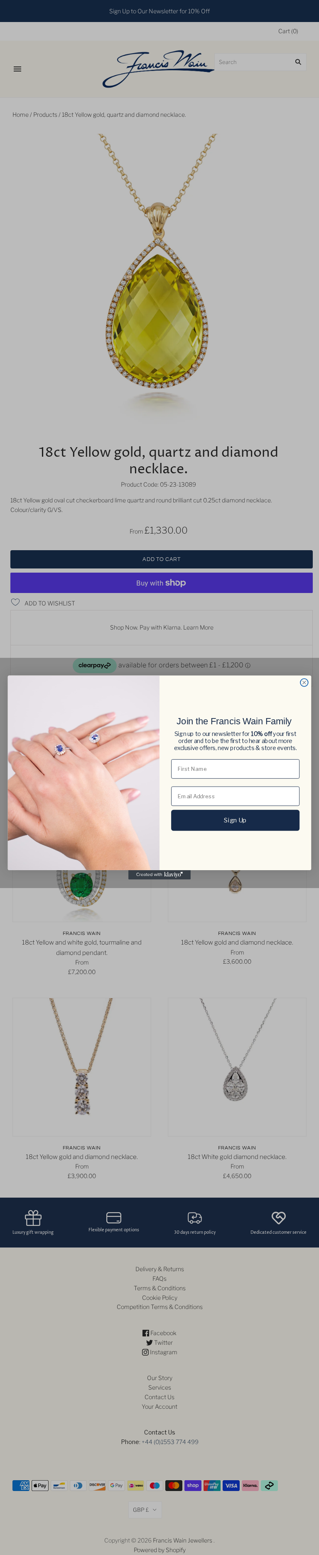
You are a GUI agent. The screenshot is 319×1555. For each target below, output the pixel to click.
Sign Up (235, 820)
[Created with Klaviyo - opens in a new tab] (159, 874)
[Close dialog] (304, 682)
